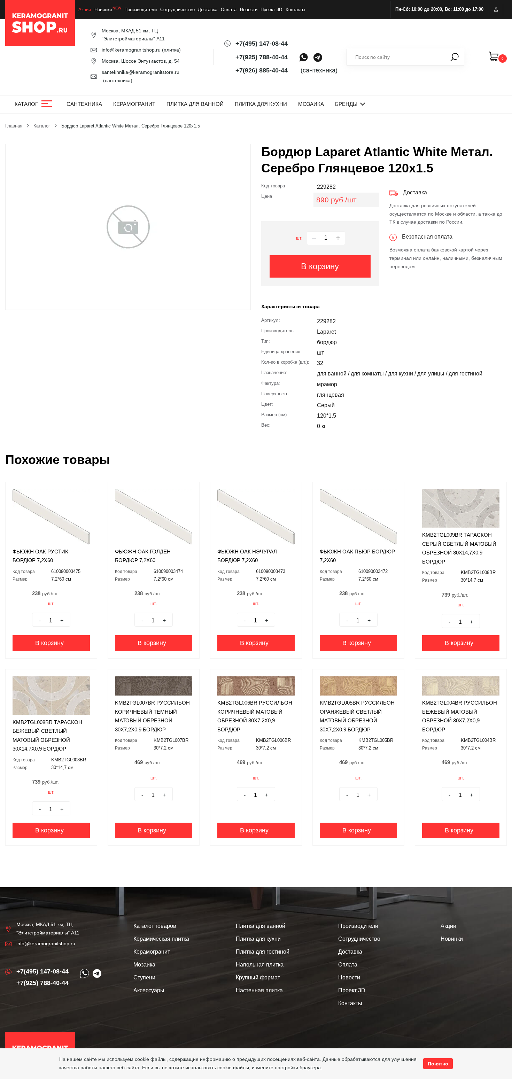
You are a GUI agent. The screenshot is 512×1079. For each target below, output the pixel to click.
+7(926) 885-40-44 (261, 70)
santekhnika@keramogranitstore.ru (140, 72)
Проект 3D (271, 9)
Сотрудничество (177, 9)
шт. (299, 238)
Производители (140, 9)
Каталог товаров (154, 926)
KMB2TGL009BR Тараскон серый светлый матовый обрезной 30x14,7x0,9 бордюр (459, 548)
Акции (84, 9)
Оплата (228, 9)
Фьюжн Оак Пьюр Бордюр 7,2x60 (357, 556)
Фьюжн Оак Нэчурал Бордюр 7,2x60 (247, 556)
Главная (13, 126)
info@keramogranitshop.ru (131, 50)
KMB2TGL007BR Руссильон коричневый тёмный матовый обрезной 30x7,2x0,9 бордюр (152, 716)
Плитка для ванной (195, 104)
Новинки (103, 9)
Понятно (438, 1063)
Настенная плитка (259, 990)
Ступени (144, 977)
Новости (248, 9)
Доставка (207, 9)
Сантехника (84, 104)
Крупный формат (258, 977)
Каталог (26, 104)
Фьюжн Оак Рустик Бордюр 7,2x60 (40, 556)
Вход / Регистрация (496, 10)
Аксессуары (148, 990)
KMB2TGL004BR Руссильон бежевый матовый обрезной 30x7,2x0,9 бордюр (459, 716)
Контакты (295, 9)
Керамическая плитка (161, 939)
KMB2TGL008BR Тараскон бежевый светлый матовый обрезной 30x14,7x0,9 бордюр (47, 735)
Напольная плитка (260, 965)
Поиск (454, 57)
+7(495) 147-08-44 (261, 43)
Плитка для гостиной (262, 952)
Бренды (346, 104)
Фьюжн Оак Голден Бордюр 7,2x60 (143, 556)
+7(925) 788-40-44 (261, 57)
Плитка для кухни (261, 104)
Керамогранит (134, 104)
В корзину (320, 266)
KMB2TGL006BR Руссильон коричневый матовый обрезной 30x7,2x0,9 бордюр (254, 716)
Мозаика (311, 104)
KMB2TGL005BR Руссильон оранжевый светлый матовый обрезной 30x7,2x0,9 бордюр (357, 716)
